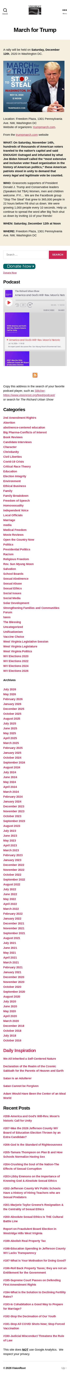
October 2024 (12, 757)
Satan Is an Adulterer (17, 1078)
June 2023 (10, 835)
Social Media (12, 598)
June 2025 (10, 728)
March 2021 (11, 962)
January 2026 (12, 704)
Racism (8, 554)
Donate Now (10, 272)
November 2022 (13, 869)
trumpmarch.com (44, 127)
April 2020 (10, 1016)
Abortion (9, 422)
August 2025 (11, 718)
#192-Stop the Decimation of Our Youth (29, 1316)
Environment (12, 481)
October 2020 (12, 986)
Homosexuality (13, 505)
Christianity (11, 452)
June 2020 (10, 1006)
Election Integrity (14, 476)
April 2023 (10, 845)
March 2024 (11, 791)
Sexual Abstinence (15, 578)
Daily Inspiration (19, 1050)
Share (61, 310)
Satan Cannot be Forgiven (21, 1086)
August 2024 (11, 767)
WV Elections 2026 (15, 670)
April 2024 (10, 787)
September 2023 (14, 821)
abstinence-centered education (24, 427)
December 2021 (13, 923)
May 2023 (9, 840)
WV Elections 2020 (15, 656)
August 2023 (11, 826)
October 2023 (12, 816)
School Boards (13, 573)
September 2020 (14, 991)
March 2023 (11, 850)
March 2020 (11, 1021)
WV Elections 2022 (15, 661)
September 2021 (14, 933)
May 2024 (9, 782)
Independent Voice (15, 510)
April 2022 (10, 904)
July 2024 (9, 772)
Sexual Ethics (12, 588)
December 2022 (13, 865)
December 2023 (13, 806)
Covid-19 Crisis (13, 461)
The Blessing (12, 622)
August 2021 (11, 938)
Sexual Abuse (12, 583)
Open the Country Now (18, 539)
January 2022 (12, 918)
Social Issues (12, 593)
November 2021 (13, 928)
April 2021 (10, 957)
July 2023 (9, 830)
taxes (7, 617)
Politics (8, 544)
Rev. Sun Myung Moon (18, 564)
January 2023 (12, 860)
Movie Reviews (13, 534)
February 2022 (13, 913)
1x (23, 305)
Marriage (9, 520)
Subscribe (49, 310)
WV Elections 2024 (15, 666)
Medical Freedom (15, 530)
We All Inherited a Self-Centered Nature (29, 1058)
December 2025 (13, 709)
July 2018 (9, 1035)
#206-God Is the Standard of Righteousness (32, 1144)
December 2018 (13, 1025)
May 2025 (9, 733)
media (7, 525)
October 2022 (12, 874)
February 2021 (13, 967)
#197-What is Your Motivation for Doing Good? (34, 1260)
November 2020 (13, 982)
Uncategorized (13, 627)
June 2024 (10, 777)
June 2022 (10, 894)
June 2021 (10, 947)
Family (7, 491)
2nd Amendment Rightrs (19, 417)
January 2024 (12, 801)
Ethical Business (14, 486)
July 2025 (9, 723)
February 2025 (13, 748)
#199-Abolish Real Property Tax (24, 1241)
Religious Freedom (16, 559)
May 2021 (9, 952)
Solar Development (16, 603)
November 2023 (13, 811)
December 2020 (13, 977)
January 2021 (12, 972)
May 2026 (9, 694)
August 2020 (11, 996)
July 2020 (9, 1001)
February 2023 (13, 855)
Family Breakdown (15, 495)
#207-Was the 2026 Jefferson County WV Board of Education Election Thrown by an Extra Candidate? (32, 1133)
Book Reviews (13, 437)
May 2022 (9, 899)
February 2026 (13, 699)
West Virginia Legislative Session (25, 641)
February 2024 (13, 796)
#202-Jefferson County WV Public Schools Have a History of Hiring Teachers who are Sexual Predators (31, 1193)
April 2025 (10, 738)
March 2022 (11, 908)
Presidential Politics (16, 549)
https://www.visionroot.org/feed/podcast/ (29, 395)
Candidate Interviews (17, 442)
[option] (35, 331)
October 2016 (12, 1040)
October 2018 (12, 1030)
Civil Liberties (12, 456)
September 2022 (14, 879)
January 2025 (12, 752)
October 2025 (12, 713)
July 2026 (9, 689)
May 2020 (9, 1011)
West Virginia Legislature (20, 646)
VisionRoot (18, 1368)
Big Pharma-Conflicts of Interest (25, 432)
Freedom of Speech (16, 500)
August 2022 (11, 884)
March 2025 (11, 743)
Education (10, 471)
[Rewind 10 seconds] (17, 305)
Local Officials (13, 515)
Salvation (9, 569)
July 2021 (9, 943)
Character (10, 447)
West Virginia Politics (17, 651)
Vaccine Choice (13, 636)
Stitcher (40, 390)
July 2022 (9, 889)
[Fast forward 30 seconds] (30, 305)
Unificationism (13, 631)
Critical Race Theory (17, 466)
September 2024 (14, 762)
